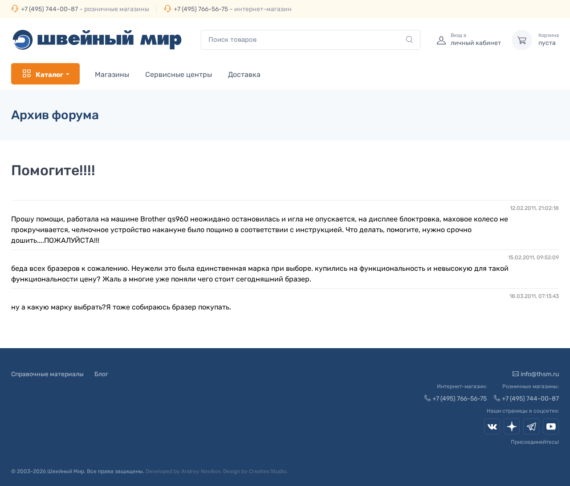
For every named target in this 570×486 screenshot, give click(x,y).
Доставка (244, 74)
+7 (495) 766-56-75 (201, 9)
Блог (101, 374)
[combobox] (310, 40)
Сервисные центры (178, 74)
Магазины (112, 74)
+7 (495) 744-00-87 (49, 9)
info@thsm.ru (540, 374)
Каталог (49, 75)
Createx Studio (267, 471)
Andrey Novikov (200, 471)
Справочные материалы (47, 374)
